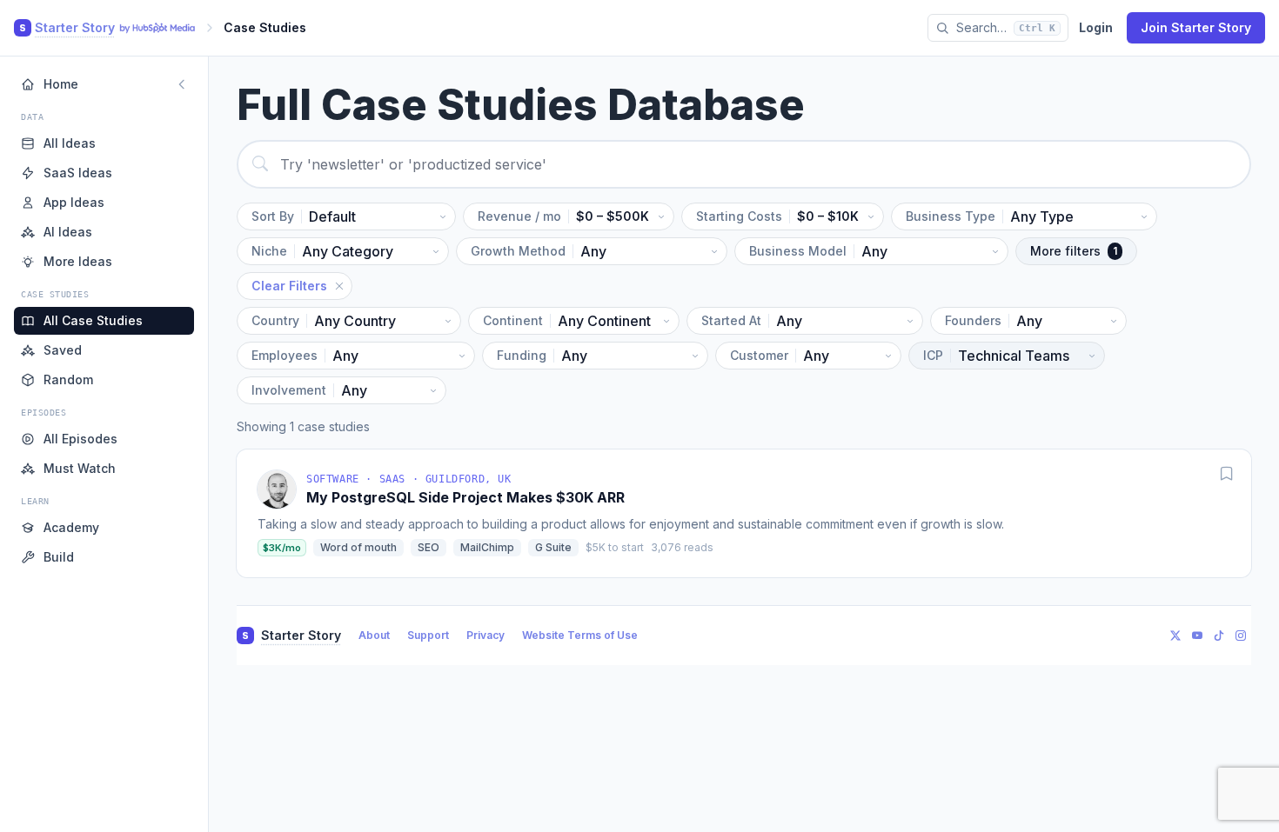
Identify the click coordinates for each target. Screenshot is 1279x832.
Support (428, 635)
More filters (1073, 250)
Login (1096, 27)
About (374, 635)
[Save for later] (1227, 474)
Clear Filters (289, 285)
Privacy (485, 635)
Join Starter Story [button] (1196, 27)
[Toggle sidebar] (182, 84)
